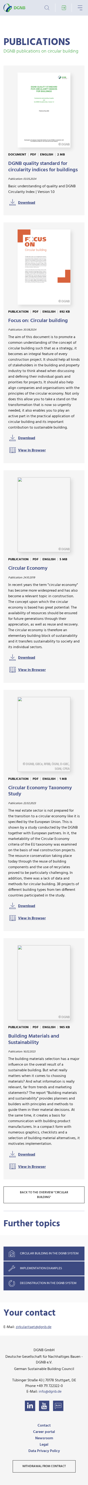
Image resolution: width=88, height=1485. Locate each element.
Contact (44, 1426)
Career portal (44, 1432)
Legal (44, 1445)
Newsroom (44, 1438)
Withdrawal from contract (44, 1466)
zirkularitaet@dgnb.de (33, 1327)
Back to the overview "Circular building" (44, 1195)
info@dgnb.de (50, 1392)
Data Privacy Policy (44, 1451)
